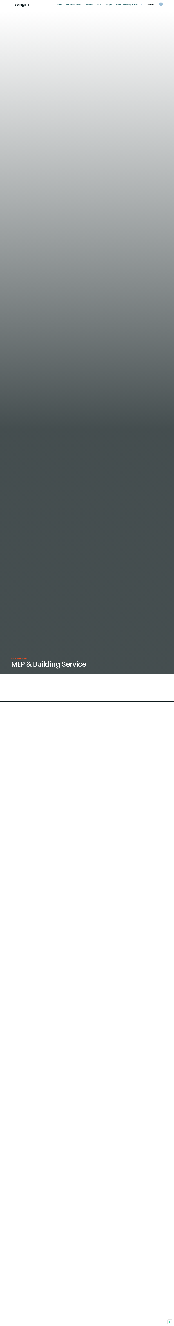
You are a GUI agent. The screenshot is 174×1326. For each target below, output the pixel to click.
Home (59, 4)
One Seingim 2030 (130, 4)
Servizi (99, 4)
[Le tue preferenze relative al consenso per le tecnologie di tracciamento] (170, 1322)
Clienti (118, 4)
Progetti (109, 4)
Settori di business (73, 4)
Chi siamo (89, 4)
